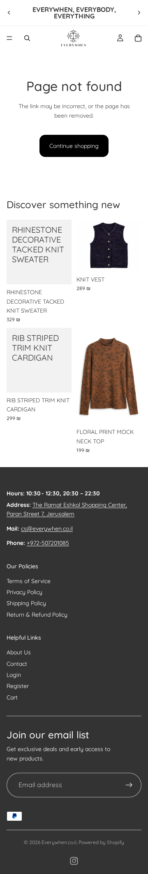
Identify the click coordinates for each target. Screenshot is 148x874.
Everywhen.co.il (59, 842)
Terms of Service (29, 581)
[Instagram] (74, 861)
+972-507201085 (48, 543)
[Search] (27, 38)
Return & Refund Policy (37, 614)
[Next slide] (139, 13)
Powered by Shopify (101, 842)
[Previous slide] (9, 13)
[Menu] (9, 38)
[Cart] (138, 38)
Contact (17, 663)
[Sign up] (129, 785)
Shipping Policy (26, 603)
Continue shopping (74, 146)
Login (14, 675)
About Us (19, 652)
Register (18, 686)
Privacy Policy (24, 592)
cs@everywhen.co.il (47, 528)
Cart (12, 697)
